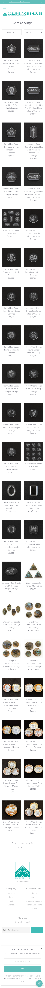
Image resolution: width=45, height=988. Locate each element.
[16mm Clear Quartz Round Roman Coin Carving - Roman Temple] (33, 687)
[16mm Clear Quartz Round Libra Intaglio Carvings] (11, 296)
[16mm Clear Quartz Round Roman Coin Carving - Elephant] (33, 729)
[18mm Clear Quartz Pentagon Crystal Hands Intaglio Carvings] (11, 132)
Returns (33, 897)
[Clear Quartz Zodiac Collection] (33, 451)
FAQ (11, 901)
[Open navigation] (4, 8)
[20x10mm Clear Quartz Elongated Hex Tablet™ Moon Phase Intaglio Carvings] (33, 90)
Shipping (33, 893)
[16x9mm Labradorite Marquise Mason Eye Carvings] (11, 610)
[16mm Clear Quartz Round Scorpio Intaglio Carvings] (33, 218)
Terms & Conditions (34, 905)
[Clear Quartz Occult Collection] (11, 218)
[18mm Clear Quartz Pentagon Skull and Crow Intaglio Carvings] (11, 48)
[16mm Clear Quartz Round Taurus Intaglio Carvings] (33, 373)
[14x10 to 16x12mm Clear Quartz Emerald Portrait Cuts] (33, 490)
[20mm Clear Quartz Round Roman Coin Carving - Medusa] (11, 729)
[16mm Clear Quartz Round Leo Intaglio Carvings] (11, 335)
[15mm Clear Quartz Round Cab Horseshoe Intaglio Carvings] (11, 529)
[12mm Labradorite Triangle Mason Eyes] (33, 571)
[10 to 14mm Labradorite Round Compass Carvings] (33, 648)
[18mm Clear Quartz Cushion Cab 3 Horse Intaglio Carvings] (33, 529)
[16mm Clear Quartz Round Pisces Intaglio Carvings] (11, 412)
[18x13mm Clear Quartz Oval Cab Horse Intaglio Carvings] (11, 571)
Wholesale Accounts (33, 901)
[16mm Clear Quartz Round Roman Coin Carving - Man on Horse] (11, 768)
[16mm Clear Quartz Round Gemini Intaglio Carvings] (11, 451)
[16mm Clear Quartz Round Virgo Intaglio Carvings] (11, 257)
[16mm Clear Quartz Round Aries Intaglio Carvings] (33, 257)
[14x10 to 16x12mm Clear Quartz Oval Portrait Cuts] (11, 490)
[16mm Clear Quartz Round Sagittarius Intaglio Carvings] (33, 296)
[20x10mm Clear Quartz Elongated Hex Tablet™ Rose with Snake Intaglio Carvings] (33, 132)
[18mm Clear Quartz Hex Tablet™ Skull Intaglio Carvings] (11, 90)
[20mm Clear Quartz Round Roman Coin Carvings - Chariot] (11, 810)
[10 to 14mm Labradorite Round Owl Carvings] (33, 610)
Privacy (34, 909)
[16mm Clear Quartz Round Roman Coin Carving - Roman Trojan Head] (11, 687)
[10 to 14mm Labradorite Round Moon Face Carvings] (11, 648)
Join (37, 930)
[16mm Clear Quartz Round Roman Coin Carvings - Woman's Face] (33, 810)
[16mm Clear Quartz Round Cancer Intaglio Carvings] (33, 335)
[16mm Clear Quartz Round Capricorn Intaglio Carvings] (33, 412)
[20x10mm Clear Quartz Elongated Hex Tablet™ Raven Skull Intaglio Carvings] (33, 176)
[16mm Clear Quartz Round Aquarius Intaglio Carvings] (11, 373)
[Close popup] (41, 948)
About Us (11, 893)
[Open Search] (36, 8)
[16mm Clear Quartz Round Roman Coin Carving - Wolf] (33, 768)
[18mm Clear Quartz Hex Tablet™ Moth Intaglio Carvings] (11, 176)
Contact (11, 905)
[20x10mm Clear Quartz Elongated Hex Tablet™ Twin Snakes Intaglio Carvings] (33, 48)
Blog (11, 897)
